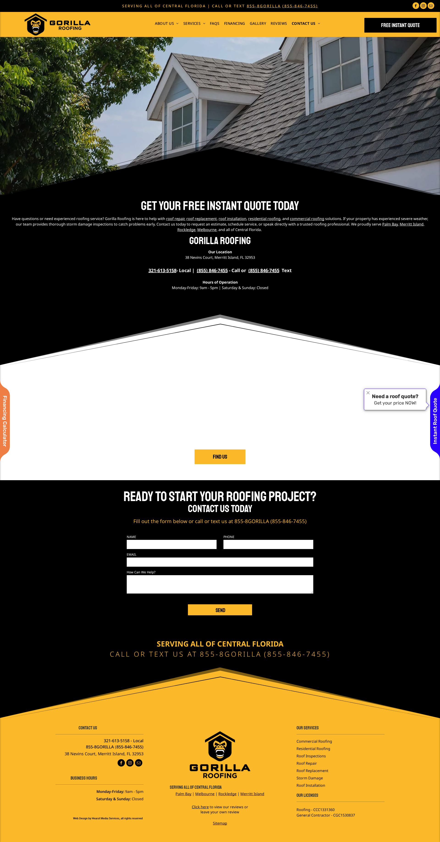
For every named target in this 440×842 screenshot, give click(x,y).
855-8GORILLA (264, 5)
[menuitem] (167, 23)
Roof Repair (307, 763)
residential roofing (264, 218)
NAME (131, 537)
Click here (200, 806)
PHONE (228, 537)
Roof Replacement (312, 770)
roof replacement (201, 218)
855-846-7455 (288, 521)
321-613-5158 (116, 740)
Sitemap (220, 823)
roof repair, (175, 218)
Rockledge (186, 229)
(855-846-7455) (300, 5)
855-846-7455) (129, 747)
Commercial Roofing (314, 741)
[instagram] (423, 6)
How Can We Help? (141, 572)
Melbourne (207, 229)
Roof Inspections (311, 755)
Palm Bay (390, 224)
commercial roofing (307, 218)
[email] (431, 6)
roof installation (232, 218)
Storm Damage (310, 778)
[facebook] (415, 6)
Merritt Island (412, 224)
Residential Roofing (313, 748)
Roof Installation (311, 785)
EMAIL (131, 554)
